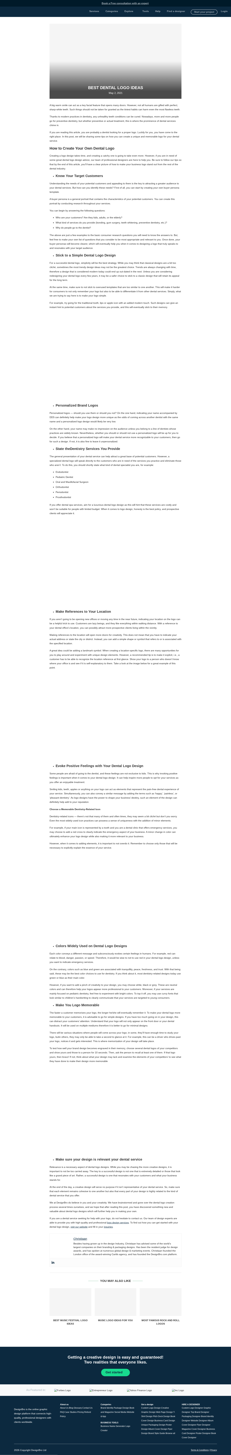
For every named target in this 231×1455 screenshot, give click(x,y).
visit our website (79, 1226)
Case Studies (70, 1412)
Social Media (120, 1412)
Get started (114, 1372)
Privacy (213, 1450)
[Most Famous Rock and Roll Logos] (160, 1302)
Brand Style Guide (156, 1433)
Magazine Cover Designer (194, 1429)
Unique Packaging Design (153, 1425)
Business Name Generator (113, 1426)
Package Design (121, 1408)
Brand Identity (107, 1408)
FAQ (62, 1412)
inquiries (108, 1226)
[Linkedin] (52, 1262)
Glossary (78, 1408)
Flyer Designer (203, 1425)
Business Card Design (164, 1420)
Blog (71, 1408)
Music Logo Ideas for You (115, 1320)
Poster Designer (203, 1433)
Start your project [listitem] (204, 12)
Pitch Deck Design (161, 1416)
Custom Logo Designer (192, 1408)
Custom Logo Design (151, 1408)
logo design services (118, 1222)
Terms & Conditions (200, 1450)
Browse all (170, 1433)
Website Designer (199, 1420)
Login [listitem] (224, 11)
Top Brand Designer (200, 1412)
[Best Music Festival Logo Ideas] (70, 1302)
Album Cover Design (157, 1429)
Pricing (80, 1412)
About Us (64, 1408)
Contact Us (87, 1408)
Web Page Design (164, 1412)
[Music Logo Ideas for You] (115, 1302)
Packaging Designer (191, 1416)
